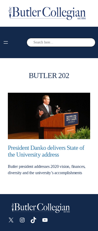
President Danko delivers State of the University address (46, 151)
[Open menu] (6, 42)
